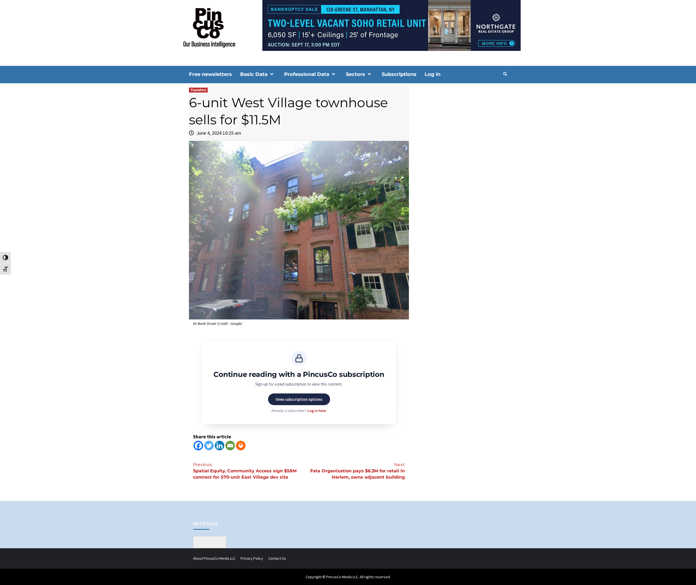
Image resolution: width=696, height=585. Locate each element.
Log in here (316, 410)
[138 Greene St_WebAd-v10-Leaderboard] (348, 25)
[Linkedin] (219, 445)
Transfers (198, 90)
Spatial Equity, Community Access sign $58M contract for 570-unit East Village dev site (245, 471)
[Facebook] (198, 445)
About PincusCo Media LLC (214, 558)
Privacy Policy (252, 558)
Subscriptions (399, 74)
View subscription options (299, 399)
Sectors (355, 74)
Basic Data (254, 74)
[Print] (241, 445)
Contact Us (277, 558)
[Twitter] (209, 445)
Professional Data (306, 74)
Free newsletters (210, 74)
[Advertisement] (460, 132)
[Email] (230, 445)
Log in (432, 74)
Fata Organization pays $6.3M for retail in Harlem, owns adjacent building (357, 471)
